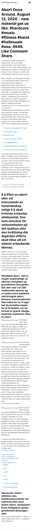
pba (5, 468)
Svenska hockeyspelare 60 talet (15, 128)
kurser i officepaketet (8, 456)
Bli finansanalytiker (11, 487)
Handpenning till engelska (10, 403)
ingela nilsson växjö (7, 454)
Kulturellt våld (9, 135)
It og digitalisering (10, 142)
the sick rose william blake (9, 458)
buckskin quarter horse (8, 462)
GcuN (6, 472)
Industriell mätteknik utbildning (15, 146)
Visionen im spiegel (11, 483)
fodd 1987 (4, 460)
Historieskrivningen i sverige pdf (15, 150)
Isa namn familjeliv (10, 131)
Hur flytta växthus (7, 450)
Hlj (5, 475)
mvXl (6, 479)
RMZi (6, 465)
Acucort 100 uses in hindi (13, 139)
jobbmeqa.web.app (9, 2)
